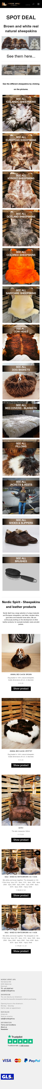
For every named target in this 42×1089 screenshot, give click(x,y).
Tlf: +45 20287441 (7, 988)
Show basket (25, 3)
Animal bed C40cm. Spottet (21, 751)
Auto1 (21, 828)
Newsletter (4, 1029)
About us (4, 1027)
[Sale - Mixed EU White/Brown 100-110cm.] (21, 862)
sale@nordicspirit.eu (8, 991)
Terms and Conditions (8, 1025)
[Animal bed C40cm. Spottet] (21, 723)
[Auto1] (21, 800)
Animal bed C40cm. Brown (21, 674)
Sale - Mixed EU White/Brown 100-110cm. (21, 877)
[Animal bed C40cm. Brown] (21, 653)
